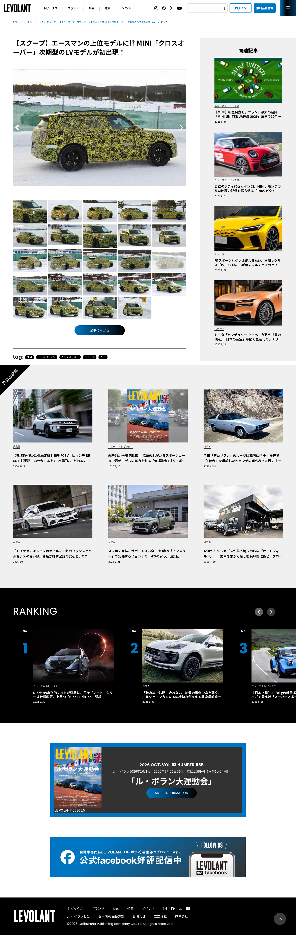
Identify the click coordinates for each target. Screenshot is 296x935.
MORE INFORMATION (171, 793)
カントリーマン (46, 357)
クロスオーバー (70, 357)
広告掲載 (160, 916)
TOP (15, 22)
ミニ (103, 357)
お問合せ (139, 916)
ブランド (73, 8)
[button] (271, 612)
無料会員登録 (264, 8)
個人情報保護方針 (111, 916)
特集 (107, 8)
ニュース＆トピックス (32, 22)
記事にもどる (100, 330)
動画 (91, 8)
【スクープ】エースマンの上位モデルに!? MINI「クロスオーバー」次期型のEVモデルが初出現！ (108, 22)
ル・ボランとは (78, 916)
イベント (125, 8)
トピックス (50, 8)
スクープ (51, 22)
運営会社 (181, 916)
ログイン (240, 8)
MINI (29, 357)
